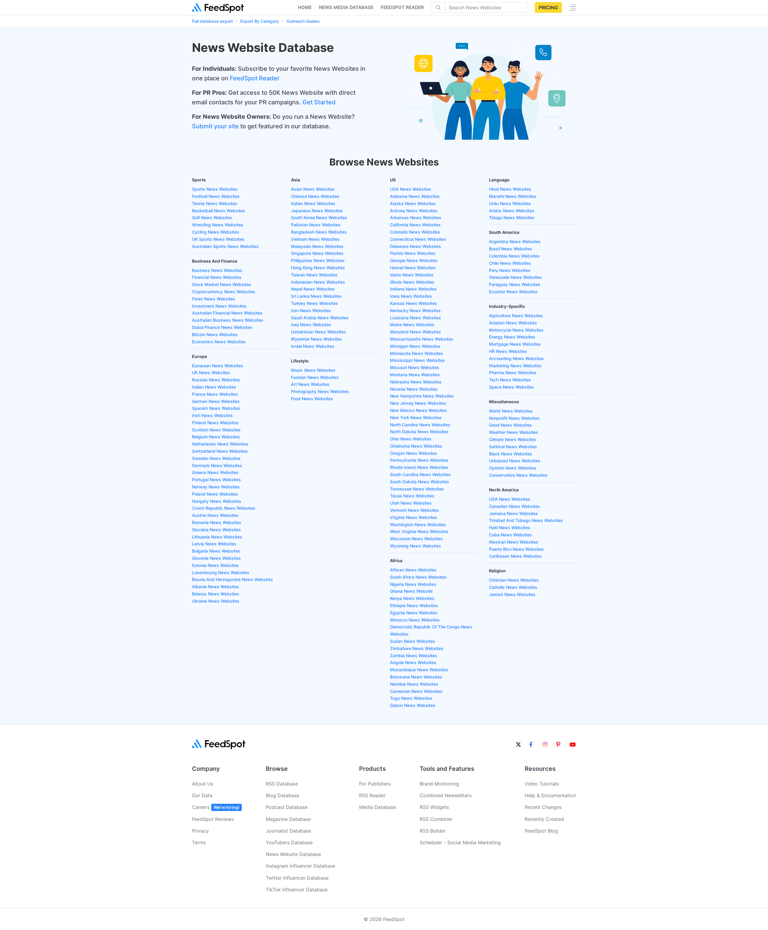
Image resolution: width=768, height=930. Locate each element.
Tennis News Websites (214, 203)
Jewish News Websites (512, 594)
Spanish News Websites (216, 408)
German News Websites (216, 401)
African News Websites (413, 569)
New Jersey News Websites (418, 403)
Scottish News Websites (216, 429)
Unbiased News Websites (514, 460)
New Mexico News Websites (418, 410)
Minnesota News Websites (416, 353)
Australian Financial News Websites (227, 312)
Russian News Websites (216, 379)
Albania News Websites (215, 586)
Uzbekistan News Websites (318, 331)
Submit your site (215, 126)
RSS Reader (372, 795)
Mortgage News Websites (515, 344)
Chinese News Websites (315, 196)
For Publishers (375, 784)
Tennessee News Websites (417, 488)
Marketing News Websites (515, 365)
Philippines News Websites (318, 260)
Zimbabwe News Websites (416, 648)
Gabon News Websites (412, 705)
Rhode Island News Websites (419, 467)
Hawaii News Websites (413, 267)
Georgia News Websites (414, 260)
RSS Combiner (436, 819)
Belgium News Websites (216, 436)
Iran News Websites (311, 310)
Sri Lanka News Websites (316, 296)
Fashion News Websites (315, 377)
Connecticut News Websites (418, 239)
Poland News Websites (215, 493)
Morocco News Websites (415, 619)
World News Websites (511, 410)
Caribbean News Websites (515, 556)
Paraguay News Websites (514, 284)
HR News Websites (508, 351)
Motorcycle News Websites (516, 329)
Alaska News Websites (413, 203)
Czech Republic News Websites (223, 508)
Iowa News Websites (411, 296)
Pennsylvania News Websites (419, 460)
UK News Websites (211, 372)
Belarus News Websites (215, 593)
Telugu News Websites (512, 217)
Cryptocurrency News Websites (223, 291)
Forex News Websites (213, 298)
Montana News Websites (415, 374)
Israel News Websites (312, 346)
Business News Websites (217, 270)
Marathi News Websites (512, 196)
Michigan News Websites (415, 346)
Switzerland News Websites (220, 451)
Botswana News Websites (416, 676)
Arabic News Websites (511, 210)
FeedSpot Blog (541, 831)
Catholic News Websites (513, 587)
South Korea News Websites (319, 217)
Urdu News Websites (510, 203)
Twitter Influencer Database (297, 878)
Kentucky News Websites (415, 310)
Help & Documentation (550, 795)
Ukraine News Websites (215, 601)
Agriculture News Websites (516, 315)
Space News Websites (511, 386)
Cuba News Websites (510, 534)
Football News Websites (216, 196)
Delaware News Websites (415, 246)
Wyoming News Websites (415, 545)
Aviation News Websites (513, 322)
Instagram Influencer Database (300, 866)
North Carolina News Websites (420, 424)
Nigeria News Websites (413, 584)
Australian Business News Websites (227, 320)
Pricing (548, 7)
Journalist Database (288, 831)
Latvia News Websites (214, 543)
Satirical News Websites (513, 446)
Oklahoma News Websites (416, 446)
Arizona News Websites (413, 210)
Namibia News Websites (414, 684)
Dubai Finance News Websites (222, 327)
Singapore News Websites (317, 253)
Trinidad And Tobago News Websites (526, 520)
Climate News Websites (512, 439)
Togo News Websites (411, 698)
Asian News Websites (312, 189)
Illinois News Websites (412, 282)
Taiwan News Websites (314, 274)
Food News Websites (312, 398)
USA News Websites (410, 189)
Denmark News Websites (217, 465)
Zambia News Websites (413, 655)
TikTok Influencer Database (297, 890)
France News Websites (215, 394)
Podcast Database (287, 807)
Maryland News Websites (415, 331)
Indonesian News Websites (318, 282)
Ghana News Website (411, 591)
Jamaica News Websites (513, 513)
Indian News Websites (313, 203)
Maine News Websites (412, 324)
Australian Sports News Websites (225, 246)
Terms (199, 842)
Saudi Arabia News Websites (320, 317)
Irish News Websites (212, 415)
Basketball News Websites (218, 210)
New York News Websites (416, 417)
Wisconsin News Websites (416, 538)
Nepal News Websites (313, 288)
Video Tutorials (542, 784)
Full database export (212, 21)
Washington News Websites (418, 524)
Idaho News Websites (412, 274)
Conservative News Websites (518, 475)
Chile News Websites (510, 263)
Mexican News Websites (513, 541)
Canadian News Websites (514, 506)
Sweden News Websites (216, 458)
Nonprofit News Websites (514, 418)
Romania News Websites (216, 522)
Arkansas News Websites (415, 217)
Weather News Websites (513, 432)
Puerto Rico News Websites (516, 549)
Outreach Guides (303, 21)
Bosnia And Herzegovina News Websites (232, 579)
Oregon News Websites (413, 453)
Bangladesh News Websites (319, 231)
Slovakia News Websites (216, 529)
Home (305, 7)
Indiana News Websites (413, 288)
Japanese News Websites (317, 210)
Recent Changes (543, 807)
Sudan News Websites (412, 641)
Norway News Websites (216, 486)
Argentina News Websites (515, 241)
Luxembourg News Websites (220, 572)
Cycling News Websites (215, 231)
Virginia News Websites (413, 517)
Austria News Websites (215, 515)
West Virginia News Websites (419, 531)
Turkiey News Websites (314, 303)
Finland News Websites (215, 422)
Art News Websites (310, 384)
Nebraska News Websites (416, 381)
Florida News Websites (413, 253)
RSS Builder (433, 831)
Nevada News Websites (414, 389)
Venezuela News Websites (515, 277)
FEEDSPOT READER (402, 7)
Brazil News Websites (510, 248)
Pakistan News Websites (315, 224)
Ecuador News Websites (513, 291)
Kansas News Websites (413, 303)
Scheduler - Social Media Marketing (460, 842)
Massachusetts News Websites (421, 338)
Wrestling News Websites (217, 224)
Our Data (202, 795)
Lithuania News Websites (217, 536)
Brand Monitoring (439, 784)
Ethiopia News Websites (414, 605)
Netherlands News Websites (220, 443)
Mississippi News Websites (417, 360)
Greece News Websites (215, 472)
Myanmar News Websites (316, 338)
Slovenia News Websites (216, 558)
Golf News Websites (212, 217)
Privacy (200, 831)
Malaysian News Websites (317, 246)
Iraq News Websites (311, 324)
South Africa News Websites (418, 577)
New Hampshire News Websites (422, 395)
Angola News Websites (413, 662)
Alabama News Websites (415, 196)
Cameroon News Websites (416, 691)
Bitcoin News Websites (215, 334)
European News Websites (217, 365)
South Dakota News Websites (419, 481)
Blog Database (282, 795)
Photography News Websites (320, 391)
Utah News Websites (411, 502)
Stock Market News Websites (221, 284)
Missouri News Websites (414, 367)
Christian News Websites (514, 580)
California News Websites (415, 224)
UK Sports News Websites (218, 239)
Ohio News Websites (410, 438)
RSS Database (282, 784)
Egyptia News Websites (413, 612)
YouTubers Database (289, 842)
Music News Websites (313, 370)
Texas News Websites (412, 495)
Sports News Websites (215, 189)
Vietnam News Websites (315, 239)
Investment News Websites (219, 306)
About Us (202, 784)
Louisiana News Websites (415, 317)
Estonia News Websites (215, 565)
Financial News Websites (217, 277)
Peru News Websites (509, 270)
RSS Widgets (434, 807)
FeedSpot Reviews (213, 819)
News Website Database (293, 854)
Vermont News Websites (414, 510)
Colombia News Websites (514, 255)
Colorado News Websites (415, 231)
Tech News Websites (510, 379)
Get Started (319, 102)
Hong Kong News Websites (318, 267)
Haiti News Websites (509, 527)
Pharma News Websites (512, 372)
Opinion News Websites (512, 467)
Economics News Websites (219, 341)
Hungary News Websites (216, 501)
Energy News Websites (512, 336)
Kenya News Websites (412, 598)
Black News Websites (510, 453)
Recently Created (544, 819)
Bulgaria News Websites (216, 550)
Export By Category (259, 21)
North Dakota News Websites (419, 431)
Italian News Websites (214, 386)
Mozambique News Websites (419, 669)
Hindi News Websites (510, 189)
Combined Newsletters (446, 795)
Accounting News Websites (516, 358)
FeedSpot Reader (255, 78)
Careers (215, 807)
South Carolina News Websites (420, 474)
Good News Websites (510, 425)
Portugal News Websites (216, 479)
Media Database (377, 807)
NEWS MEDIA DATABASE (346, 7)
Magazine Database (288, 819)
